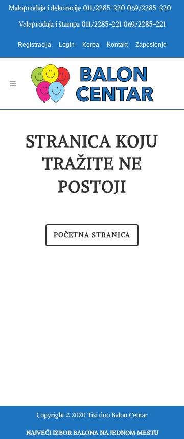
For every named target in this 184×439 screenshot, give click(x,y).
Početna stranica (92, 235)
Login (67, 44)
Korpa (90, 44)
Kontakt (117, 44)
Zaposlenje (151, 44)
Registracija (34, 44)
